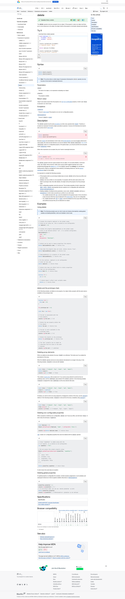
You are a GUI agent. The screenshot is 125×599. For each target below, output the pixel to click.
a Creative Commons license (73, 596)
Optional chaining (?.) (24, 183)
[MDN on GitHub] (17, 584)
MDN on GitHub (75, 586)
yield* (20, 237)
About (54, 577)
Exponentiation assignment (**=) (25, 101)
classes (43, 141)
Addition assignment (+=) (25, 43)
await (20, 53)
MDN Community (76, 577)
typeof (20, 217)
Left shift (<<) (22, 134)
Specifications (95, 26)
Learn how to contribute (44, 552)
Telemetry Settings (44, 593)
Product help (56, 588)
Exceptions (41, 107)
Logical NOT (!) (22, 150)
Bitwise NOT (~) (23, 61)
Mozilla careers (56, 581)
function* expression (24, 108)
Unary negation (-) (23, 220)
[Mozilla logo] (21, 594)
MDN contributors (65, 556)
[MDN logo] (19, 574)
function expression (23, 105)
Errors (19, 250)
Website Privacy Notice (32, 593)
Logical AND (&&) (23, 144)
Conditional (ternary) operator (26, 80)
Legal (52, 593)
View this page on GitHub (44, 558)
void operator (22, 232)
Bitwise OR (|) (22, 64)
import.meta (21, 118)
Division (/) (21, 90)
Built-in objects (21, 35)
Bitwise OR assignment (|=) (25, 66)
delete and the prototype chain (48, 288)
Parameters (41, 85)
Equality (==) (22, 95)
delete (20, 85)
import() (21, 121)
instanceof (21, 131)
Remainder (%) (22, 188)
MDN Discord (75, 584)
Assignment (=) (22, 45)
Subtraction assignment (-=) (25, 209)
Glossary (93, 586)
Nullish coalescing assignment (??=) (26, 171)
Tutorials (93, 584)
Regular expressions (22, 247)
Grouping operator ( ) (24, 115)
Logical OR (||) (22, 152)
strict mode (46, 112)
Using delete (41, 207)
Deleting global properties (46, 473)
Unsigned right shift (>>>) (25, 225)
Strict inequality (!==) (24, 204)
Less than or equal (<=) (24, 142)
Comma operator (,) (23, 77)
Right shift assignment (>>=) (25, 196)
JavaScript (19, 18)
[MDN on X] (22, 584)
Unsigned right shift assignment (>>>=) (26, 228)
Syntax (93, 20)
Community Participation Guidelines (64, 593)
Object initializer (22, 177)
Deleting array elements (45, 352)
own (62, 101)
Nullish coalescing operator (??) (26, 175)
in (19, 123)
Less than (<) (22, 139)
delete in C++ (54, 166)
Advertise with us (57, 584)
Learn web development (96, 579)
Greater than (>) (23, 110)
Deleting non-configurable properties (50, 413)
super (20, 212)
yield (20, 234)
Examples (94, 24)
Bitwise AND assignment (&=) (26, 59)
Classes (20, 245)
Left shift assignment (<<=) (25, 136)
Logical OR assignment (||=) (25, 155)
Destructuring (22, 88)
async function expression (25, 48)
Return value (41, 99)
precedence (57, 124)
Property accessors (23, 185)
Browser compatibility (97, 28)
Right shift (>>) (22, 193)
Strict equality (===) (24, 201)
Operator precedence (24, 180)
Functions (20, 242)
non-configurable (68, 101)
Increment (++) (22, 126)
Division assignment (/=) (24, 93)
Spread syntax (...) (23, 198)
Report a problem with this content (61, 558)
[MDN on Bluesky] (20, 584)
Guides (92, 581)
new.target (21, 165)
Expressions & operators (23, 38)
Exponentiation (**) (23, 98)
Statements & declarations (24, 239)
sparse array (47, 377)
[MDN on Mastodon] (24, 584)
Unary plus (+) (22, 222)
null (20, 168)
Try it (93, 18)
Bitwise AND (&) (23, 56)
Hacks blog (93, 588)
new (20, 163)
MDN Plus (55, 586)
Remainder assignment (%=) (25, 191)
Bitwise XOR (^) (22, 69)
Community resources (77, 579)
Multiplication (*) (23, 157)
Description (94, 22)
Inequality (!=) (22, 129)
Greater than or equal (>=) (25, 113)
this (20, 214)
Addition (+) (22, 40)
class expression (23, 74)
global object (70, 196)
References (20, 32)
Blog (86, 8)
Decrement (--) (22, 82)
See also (94, 30)
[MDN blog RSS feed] (27, 584)
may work (83, 142)
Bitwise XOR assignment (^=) (26, 72)
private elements (67, 141)
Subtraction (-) (22, 206)
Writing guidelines (76, 581)
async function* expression (25, 51)
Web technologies (95, 577)
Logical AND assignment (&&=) (26, 147)
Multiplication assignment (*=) (26, 160)
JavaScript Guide (22, 24)
